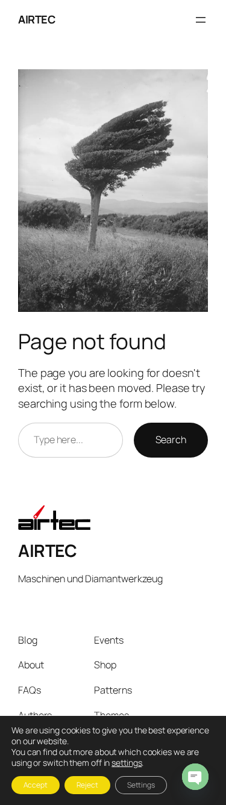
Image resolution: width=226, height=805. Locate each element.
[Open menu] (200, 20)
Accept (36, 785)
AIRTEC (36, 19)
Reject (87, 785)
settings (126, 762)
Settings (141, 785)
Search (170, 439)
